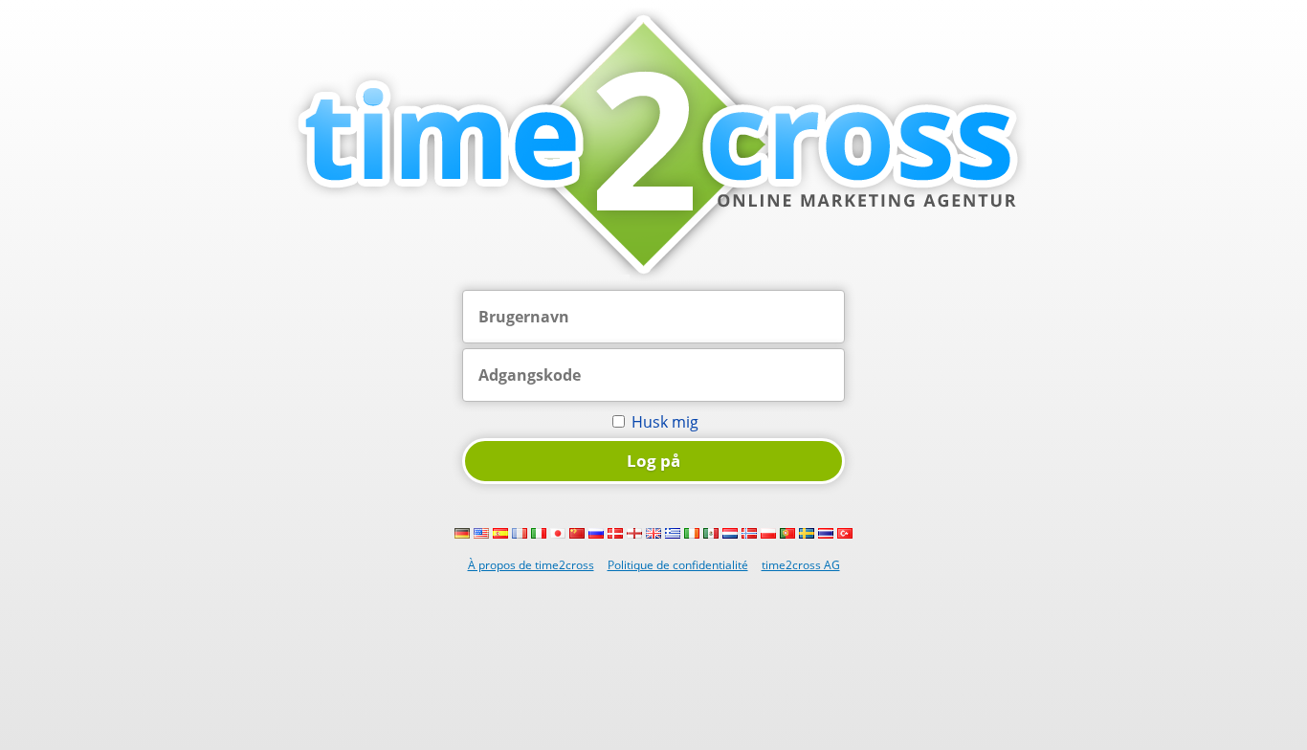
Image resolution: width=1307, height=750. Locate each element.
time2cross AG (801, 565)
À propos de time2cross (531, 565)
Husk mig (664, 421)
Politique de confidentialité (678, 565)
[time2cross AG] (653, 279)
